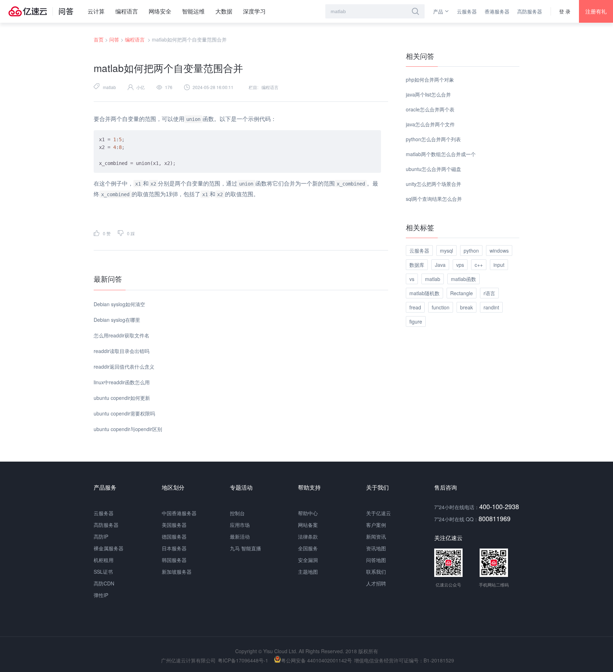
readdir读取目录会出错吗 (121, 350)
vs (411, 278)
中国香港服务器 (179, 513)
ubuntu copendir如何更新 (122, 397)
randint (491, 307)
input (498, 264)
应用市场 (240, 524)
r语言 (489, 293)
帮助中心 (308, 513)
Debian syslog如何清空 (119, 304)
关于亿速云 (378, 513)
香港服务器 (497, 11)
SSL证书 (103, 571)
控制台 (237, 513)
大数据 (223, 11)
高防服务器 (529, 11)
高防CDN (104, 583)
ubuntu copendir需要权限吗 (124, 413)
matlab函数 (463, 278)
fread (415, 307)
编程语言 (126, 11)
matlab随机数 (424, 293)
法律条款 (308, 536)
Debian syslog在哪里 (117, 319)
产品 (438, 11)
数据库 (416, 264)
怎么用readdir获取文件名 (121, 335)
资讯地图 (376, 548)
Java (440, 264)
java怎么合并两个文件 (430, 124)
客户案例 (376, 524)
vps (460, 264)
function (440, 307)
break (466, 307)
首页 (99, 39)
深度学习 (254, 11)
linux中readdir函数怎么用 (122, 382)
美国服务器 (174, 524)
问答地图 (376, 559)
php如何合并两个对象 (430, 79)
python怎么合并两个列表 (433, 139)
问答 (114, 39)
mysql (446, 250)
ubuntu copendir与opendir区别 (128, 429)
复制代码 (366, 135)
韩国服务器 (174, 559)
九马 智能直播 (245, 548)
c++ (479, 264)
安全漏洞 (308, 559)
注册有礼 (596, 11)
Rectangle (461, 293)
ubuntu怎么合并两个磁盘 (433, 168)
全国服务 (308, 548)
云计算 (96, 11)
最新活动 (240, 536)
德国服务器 (174, 536)
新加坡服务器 (177, 571)
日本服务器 (174, 548)
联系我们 (376, 571)
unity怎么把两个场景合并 (433, 183)
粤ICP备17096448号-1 (243, 660)
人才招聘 (376, 583)
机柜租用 (104, 559)
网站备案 (308, 524)
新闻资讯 (376, 536)
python (471, 250)
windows (499, 250)
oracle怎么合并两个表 (430, 109)
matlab (109, 87)
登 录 (564, 11)
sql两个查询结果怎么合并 (434, 198)
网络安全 (160, 11)
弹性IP (101, 595)
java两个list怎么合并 (428, 94)
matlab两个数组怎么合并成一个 (441, 154)
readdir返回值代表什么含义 (124, 366)
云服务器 (467, 11)
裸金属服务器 (108, 548)
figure (415, 321)
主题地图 (308, 571)
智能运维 (193, 11)
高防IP (101, 536)
